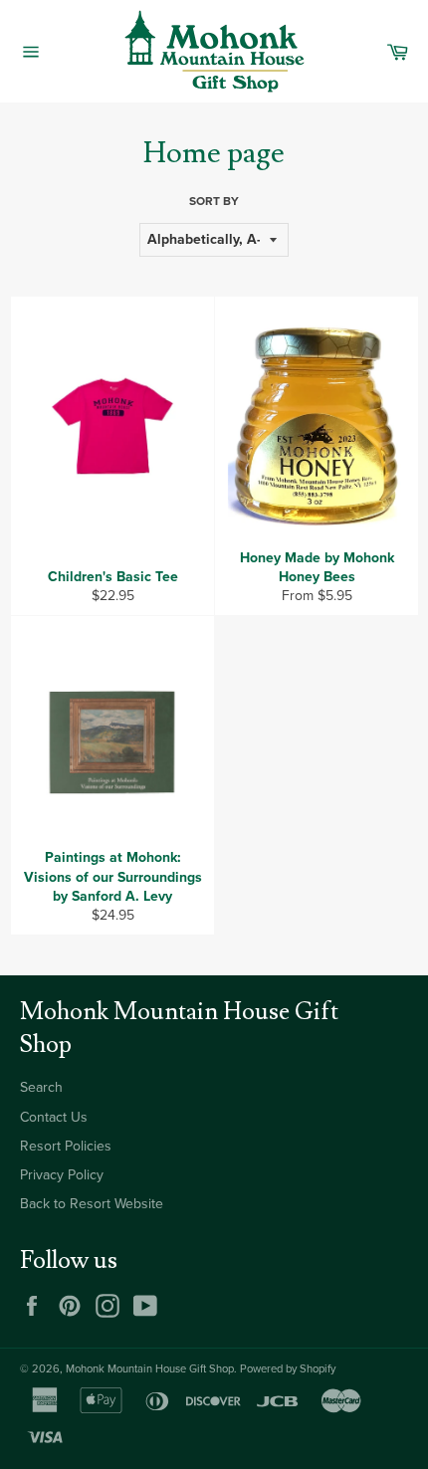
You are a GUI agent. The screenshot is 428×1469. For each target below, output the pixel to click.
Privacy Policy (62, 1174)
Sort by (214, 201)
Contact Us (54, 1117)
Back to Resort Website (91, 1203)
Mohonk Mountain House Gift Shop (150, 1369)
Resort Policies (65, 1146)
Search (41, 1087)
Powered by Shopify (287, 1369)
